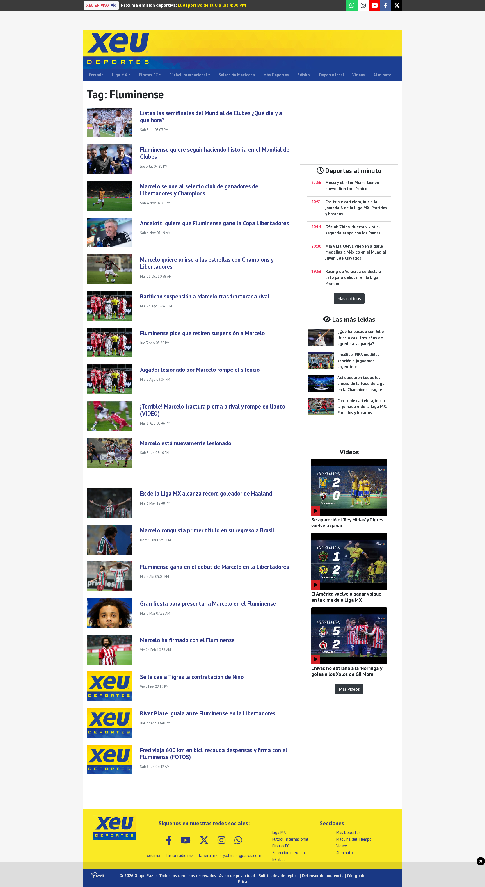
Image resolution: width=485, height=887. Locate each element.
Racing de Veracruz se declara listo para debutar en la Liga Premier (353, 277)
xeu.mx (153, 855)
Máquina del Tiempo (354, 839)
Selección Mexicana (237, 74)
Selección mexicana (289, 852)
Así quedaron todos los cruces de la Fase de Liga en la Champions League (361, 383)
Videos (358, 74)
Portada (96, 74)
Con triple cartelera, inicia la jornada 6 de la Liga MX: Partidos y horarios (356, 207)
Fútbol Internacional (188, 74)
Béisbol (304, 74)
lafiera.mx (208, 855)
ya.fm (228, 855)
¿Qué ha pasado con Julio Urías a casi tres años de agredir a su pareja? (360, 337)
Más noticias (349, 298)
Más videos (349, 689)
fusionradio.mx (179, 855)
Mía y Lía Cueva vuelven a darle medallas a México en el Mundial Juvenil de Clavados (355, 252)
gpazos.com (250, 855)
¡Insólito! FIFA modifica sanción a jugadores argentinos (358, 360)
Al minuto (382, 74)
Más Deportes (276, 74)
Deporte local (331, 74)
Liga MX (119, 74)
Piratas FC (148, 74)
